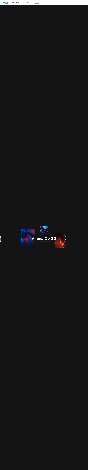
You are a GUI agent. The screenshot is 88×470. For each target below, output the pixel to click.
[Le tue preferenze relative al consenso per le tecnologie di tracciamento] (0, 239)
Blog (28, 2)
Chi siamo (12, 2)
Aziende (23, 2)
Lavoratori (17, 2)
